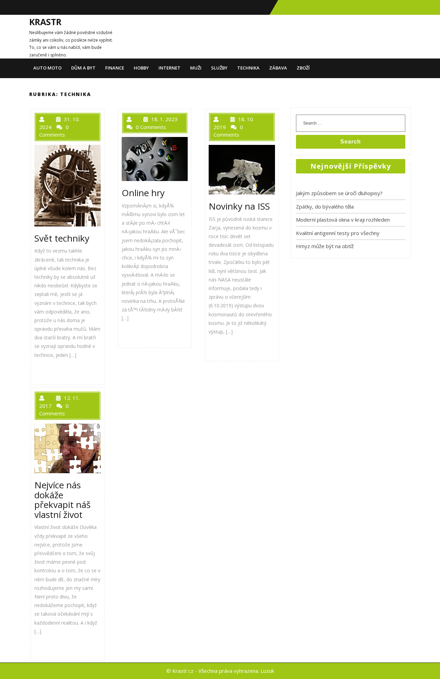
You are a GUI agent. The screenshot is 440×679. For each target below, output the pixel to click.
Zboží (303, 68)
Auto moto (47, 68)
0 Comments (151, 127)
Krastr (45, 22)
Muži (195, 68)
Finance (114, 68)
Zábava (278, 68)
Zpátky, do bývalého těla (325, 206)
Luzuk (267, 670)
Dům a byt (83, 68)
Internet (169, 68)
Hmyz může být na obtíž (325, 246)
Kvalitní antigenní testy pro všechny (338, 233)
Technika (248, 68)
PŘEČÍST (51, 370)
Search (350, 142)
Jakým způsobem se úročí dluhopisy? (339, 193)
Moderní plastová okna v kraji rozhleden (343, 219)
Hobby (141, 68)
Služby (219, 68)
